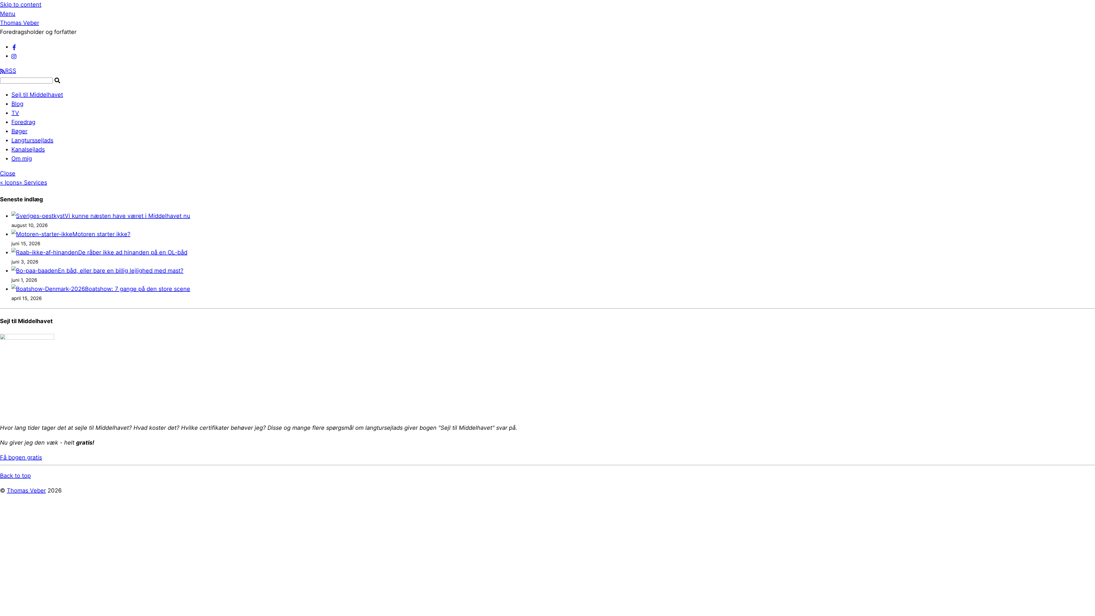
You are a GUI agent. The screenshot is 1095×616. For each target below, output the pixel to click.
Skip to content (20, 4)
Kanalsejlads (28, 149)
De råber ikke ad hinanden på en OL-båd (132, 252)
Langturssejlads (32, 140)
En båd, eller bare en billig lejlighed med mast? (120, 270)
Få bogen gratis (21, 457)
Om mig (21, 158)
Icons (9, 182)
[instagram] (14, 55)
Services (33, 182)
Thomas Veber (26, 490)
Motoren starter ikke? (101, 234)
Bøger (19, 131)
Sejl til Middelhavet (37, 94)
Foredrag (23, 122)
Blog (17, 103)
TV (15, 113)
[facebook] (14, 46)
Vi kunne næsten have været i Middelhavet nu (127, 215)
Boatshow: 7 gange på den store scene (137, 288)
